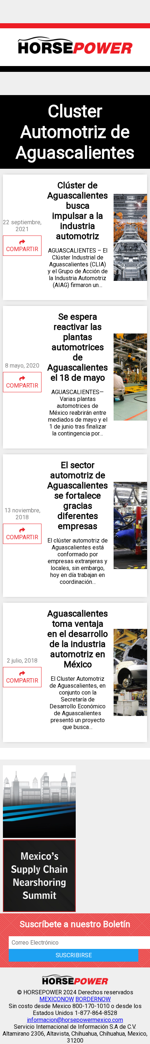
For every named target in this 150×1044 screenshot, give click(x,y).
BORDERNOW (93, 999)
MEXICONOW (56, 999)
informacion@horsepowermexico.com (75, 1019)
